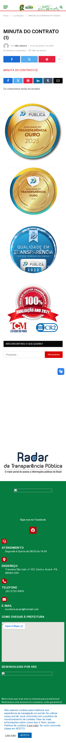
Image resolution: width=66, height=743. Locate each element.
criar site (23, 699)
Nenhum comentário (16, 50)
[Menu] (5, 7)
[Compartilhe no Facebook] (11, 59)
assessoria (26, 702)
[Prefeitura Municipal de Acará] (35, 7)
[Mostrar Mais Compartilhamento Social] (59, 59)
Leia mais (32, 725)
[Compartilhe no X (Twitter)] (29, 59)
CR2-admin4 (21, 46)
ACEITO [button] (24, 735)
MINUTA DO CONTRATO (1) (20, 70)
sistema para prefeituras (45, 699)
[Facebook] (32, 530)
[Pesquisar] (61, 7)
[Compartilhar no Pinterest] (47, 59)
